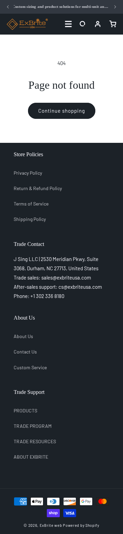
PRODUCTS (25, 410)
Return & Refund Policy (38, 188)
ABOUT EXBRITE (31, 457)
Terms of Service (31, 204)
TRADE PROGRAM (33, 426)
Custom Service (30, 367)
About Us (23, 336)
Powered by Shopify (81, 525)
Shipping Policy (30, 219)
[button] (82, 24)
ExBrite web (51, 525)
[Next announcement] (115, 7)
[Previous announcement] (8, 7)
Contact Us (25, 352)
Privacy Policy (28, 173)
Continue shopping (61, 111)
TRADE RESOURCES (35, 441)
